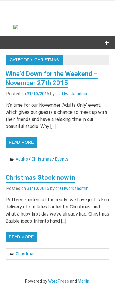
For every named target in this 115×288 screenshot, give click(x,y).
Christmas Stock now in (40, 177)
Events (61, 159)
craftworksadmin (71, 93)
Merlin (83, 281)
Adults (22, 159)
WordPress (58, 281)
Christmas (42, 159)
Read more (21, 142)
